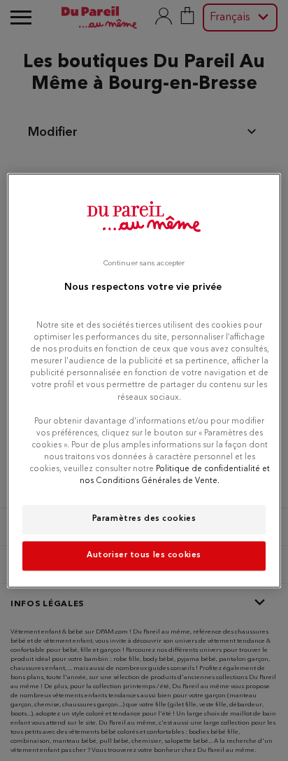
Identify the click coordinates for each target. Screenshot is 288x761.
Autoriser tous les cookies (144, 555)
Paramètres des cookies (144, 519)
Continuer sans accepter (144, 263)
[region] (143, 380)
